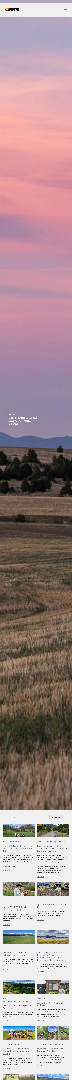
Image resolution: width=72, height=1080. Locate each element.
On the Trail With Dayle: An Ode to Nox (17, 1007)
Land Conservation (14, 841)
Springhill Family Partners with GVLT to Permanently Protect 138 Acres (18, 848)
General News (47, 841)
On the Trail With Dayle (10, 903)
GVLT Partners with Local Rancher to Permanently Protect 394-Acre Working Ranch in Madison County (50, 956)
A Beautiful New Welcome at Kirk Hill (51, 1004)
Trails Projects (48, 998)
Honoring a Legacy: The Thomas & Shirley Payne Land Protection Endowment (52, 848)
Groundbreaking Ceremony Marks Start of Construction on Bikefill (18, 1051)
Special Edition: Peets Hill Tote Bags (52, 906)
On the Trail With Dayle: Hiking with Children (15, 908)
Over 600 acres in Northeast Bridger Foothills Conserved (16, 954)
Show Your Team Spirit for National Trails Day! (50, 1050)
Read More (6, 870)
